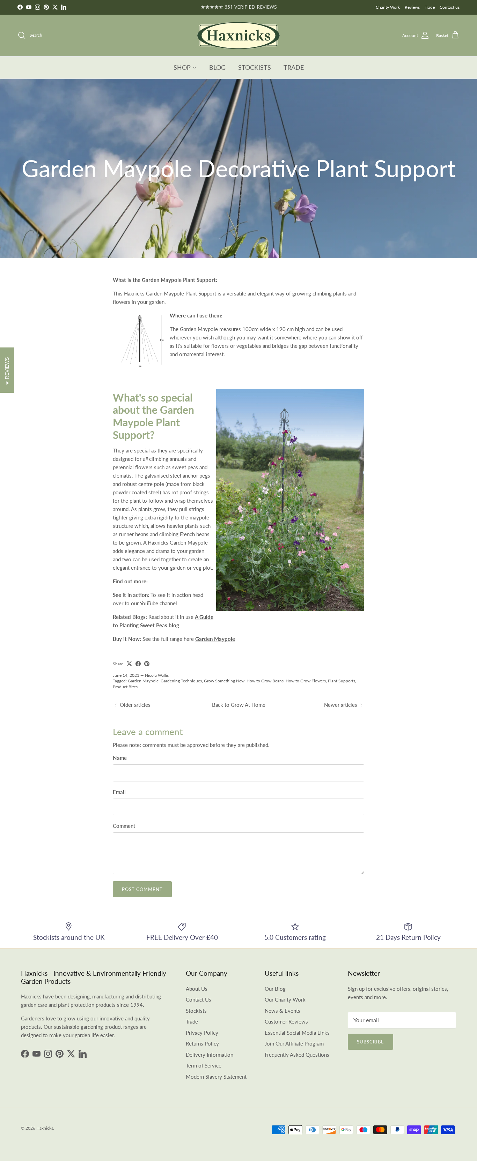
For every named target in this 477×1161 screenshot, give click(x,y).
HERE (261, 7)
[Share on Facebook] (138, 663)
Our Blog (275, 989)
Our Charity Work (285, 999)
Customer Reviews (286, 1021)
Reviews (412, 7)
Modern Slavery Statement (216, 1076)
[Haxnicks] (238, 35)
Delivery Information (209, 1054)
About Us (196, 989)
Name (120, 758)
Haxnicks (44, 1128)
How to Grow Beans (265, 680)
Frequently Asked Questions (297, 1054)
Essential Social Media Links (297, 1032)
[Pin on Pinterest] (146, 663)
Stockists (196, 1011)
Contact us (450, 7)
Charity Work (388, 7)
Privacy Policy (202, 1032)
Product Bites (125, 686)
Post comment (142, 889)
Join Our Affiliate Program (294, 1043)
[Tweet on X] (129, 663)
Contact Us (198, 999)
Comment (124, 826)
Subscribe (370, 1041)
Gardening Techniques (181, 680)
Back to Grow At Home (238, 705)
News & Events (282, 1011)
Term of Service (203, 1065)
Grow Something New (224, 680)
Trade (430, 7)
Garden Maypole (143, 680)
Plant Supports (341, 680)
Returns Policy (202, 1043)
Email (119, 792)
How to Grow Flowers (306, 680)
